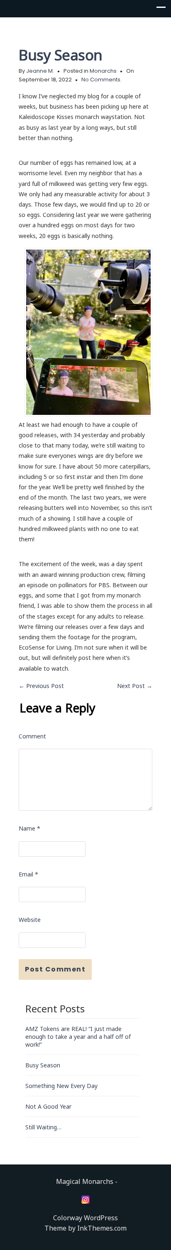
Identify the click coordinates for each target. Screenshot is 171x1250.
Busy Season (61, 54)
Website (30, 920)
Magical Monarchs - (86, 1181)
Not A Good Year (48, 1106)
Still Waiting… (43, 1127)
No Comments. (101, 79)
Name (29, 828)
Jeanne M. (40, 71)
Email (28, 874)
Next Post (134, 686)
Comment (32, 736)
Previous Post (41, 686)
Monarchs (103, 71)
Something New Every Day (61, 1086)
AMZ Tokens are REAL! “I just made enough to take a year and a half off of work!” (78, 1036)
